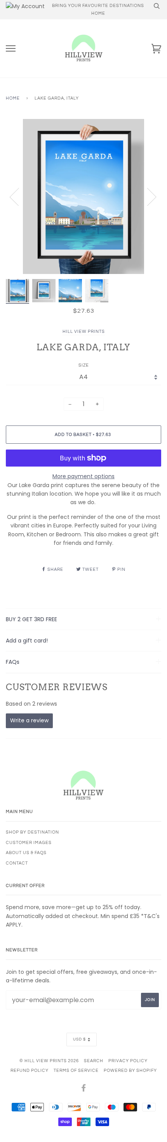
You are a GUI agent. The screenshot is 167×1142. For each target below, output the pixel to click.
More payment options (83, 476)
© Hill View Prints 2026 (49, 1061)
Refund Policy (29, 1070)
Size (83, 365)
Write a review (29, 720)
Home (13, 98)
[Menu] (11, 48)
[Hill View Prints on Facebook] (84, 1089)
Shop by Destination (32, 832)
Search (93, 1061)
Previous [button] (19, 196)
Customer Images (29, 843)
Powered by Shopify (130, 1070)
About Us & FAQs (26, 853)
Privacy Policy (128, 1061)
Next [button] (147, 196)
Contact (17, 863)
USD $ (79, 1039)
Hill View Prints (84, 331)
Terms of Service (76, 1070)
